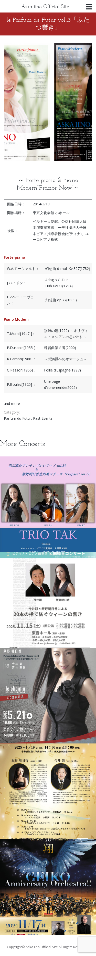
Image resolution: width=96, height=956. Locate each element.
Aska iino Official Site (45, 6)
